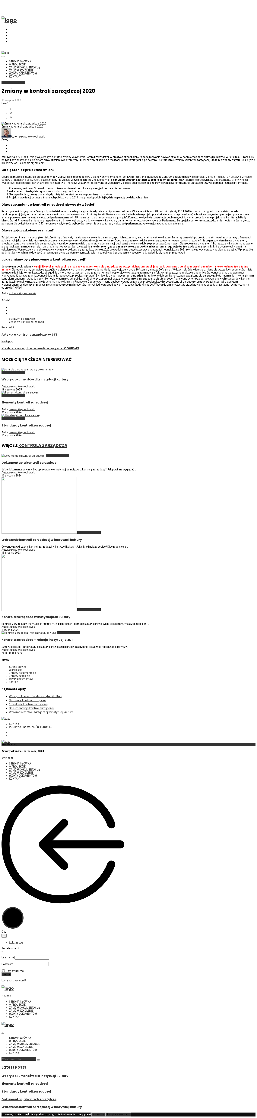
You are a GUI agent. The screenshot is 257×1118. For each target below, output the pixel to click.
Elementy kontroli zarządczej (25, 402)
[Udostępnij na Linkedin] (132, 117)
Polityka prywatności (118, 1114)
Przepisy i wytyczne (13, 418)
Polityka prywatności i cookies (30, 726)
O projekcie (17, 64)
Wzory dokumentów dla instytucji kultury (35, 379)
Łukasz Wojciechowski (32, 136)
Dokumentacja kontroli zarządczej (29, 462)
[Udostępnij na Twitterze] (132, 113)
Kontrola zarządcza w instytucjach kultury (36, 617)
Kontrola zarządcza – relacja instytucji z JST (37, 640)
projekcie (106, 194)
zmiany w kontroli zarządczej (26, 321)
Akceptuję (98, 1114)
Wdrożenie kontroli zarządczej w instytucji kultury (42, 540)
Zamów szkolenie (21, 70)
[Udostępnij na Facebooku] (132, 109)
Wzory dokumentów (23, 73)
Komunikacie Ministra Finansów (67, 281)
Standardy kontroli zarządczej (26, 425)
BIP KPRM (16, 287)
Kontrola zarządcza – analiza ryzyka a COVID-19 (40, 348)
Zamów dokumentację (24, 67)
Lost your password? (14, 980)
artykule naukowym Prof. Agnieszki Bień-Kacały (91, 214)
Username (8, 957)
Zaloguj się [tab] (16, 942)
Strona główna (20, 61)
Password (7, 964)
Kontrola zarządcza (13, 82)
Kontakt (15, 76)
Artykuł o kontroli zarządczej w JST (29, 334)
